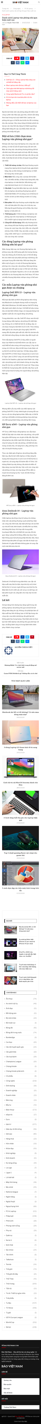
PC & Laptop (29, 8)
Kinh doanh (21, 1158)
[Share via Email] (27, 62)
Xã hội (21, 1327)
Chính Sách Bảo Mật (20, 1421)
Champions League (21, 1062)
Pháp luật (21, 1216)
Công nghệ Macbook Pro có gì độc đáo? (20, 94)
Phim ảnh (21, 1221)
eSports (21, 1115)
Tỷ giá (21, 1313)
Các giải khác (21, 1052)
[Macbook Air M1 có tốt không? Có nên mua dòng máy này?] (20, 697)
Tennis (21, 1264)
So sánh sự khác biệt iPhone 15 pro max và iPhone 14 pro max (27, 941)
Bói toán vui (21, 1023)
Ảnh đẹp (21, 1008)
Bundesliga (21, 1037)
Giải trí (21, 1124)
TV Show (21, 1308)
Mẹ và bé (21, 1187)
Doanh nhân (21, 1095)
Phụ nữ (21, 1231)
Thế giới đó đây (21, 1274)
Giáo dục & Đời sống (21, 1129)
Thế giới (21, 1269)
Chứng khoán (21, 1066)
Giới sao (21, 1134)
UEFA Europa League (21, 1317)
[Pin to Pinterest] (32, 58)
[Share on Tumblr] (13, 62)
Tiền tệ (21, 1289)
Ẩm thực (21, 999)
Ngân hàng (21, 1197)
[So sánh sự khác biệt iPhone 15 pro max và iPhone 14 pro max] (10, 942)
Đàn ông (21, 1100)
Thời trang (21, 1284)
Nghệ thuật (21, 1202)
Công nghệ (16, 8)
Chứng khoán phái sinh (21, 1071)
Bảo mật (7, 1388)
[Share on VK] (18, 62)
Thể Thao (21, 1279)
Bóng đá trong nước (21, 1033)
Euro (21, 1119)
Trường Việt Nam (10, 1407)
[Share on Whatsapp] (22, 62)
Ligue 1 (21, 1173)
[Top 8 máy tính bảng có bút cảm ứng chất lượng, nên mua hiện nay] (10, 968)
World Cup (21, 1322)
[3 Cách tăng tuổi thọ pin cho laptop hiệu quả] (20, 803)
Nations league (21, 1192)
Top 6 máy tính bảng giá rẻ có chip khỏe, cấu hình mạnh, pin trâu (27, 979)
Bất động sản (21, 1013)
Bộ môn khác (21, 1018)
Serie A (21, 1240)
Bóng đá (21, 1028)
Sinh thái (21, 1245)
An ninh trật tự (21, 1004)
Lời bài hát (21, 1177)
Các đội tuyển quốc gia (21, 1047)
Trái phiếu (21, 1298)
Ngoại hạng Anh (21, 1206)
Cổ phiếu (21, 1076)
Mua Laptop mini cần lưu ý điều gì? (18, 85)
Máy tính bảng (21, 1182)
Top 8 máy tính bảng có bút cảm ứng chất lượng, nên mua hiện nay (27, 967)
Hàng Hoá (21, 1139)
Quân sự (21, 1235)
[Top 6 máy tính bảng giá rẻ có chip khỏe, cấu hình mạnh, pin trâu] (10, 980)
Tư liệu (21, 1303)
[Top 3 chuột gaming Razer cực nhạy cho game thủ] (20, 838)
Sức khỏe (21, 1250)
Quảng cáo (8, 1380)
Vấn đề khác (8, 1393)
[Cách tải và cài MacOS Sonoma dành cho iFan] (20, 768)
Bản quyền (7, 1384)
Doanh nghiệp (21, 1091)
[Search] (39, 2)
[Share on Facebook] (22, 58)
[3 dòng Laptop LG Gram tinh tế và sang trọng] (20, 732)
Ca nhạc (21, 1042)
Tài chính (21, 1255)
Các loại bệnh (21, 1057)
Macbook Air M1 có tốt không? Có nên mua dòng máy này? (27, 929)
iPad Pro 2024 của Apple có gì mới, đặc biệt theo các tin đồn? (27, 954)
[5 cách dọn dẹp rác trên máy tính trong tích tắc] (20, 873)
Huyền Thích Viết (13, 23)
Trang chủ (5, 8)
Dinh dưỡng (21, 1086)
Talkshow (21, 1260)
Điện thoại (21, 1110)
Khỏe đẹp (21, 1148)
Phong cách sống (21, 1226)
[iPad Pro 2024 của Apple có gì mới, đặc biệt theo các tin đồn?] (10, 955)
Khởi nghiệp (21, 1153)
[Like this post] (17, 58)
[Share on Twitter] (27, 58)
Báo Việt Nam (19, 1416)
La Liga (21, 1168)
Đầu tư (21, 1105)
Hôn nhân (21, 1144)
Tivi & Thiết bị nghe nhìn (21, 1293)
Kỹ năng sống (21, 1163)
